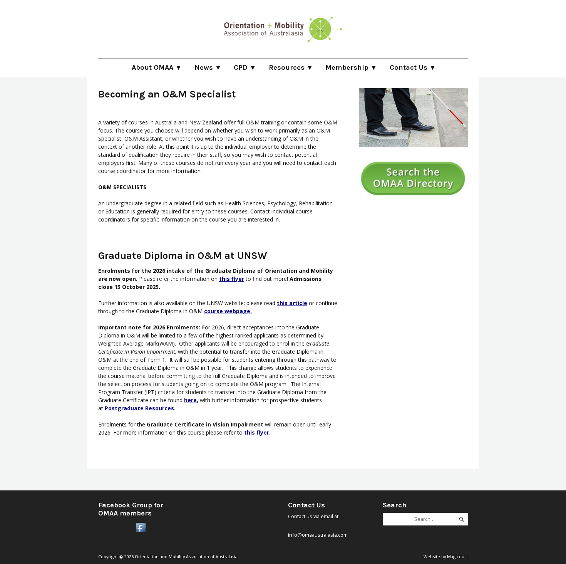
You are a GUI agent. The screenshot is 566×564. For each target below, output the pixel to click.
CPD (241, 67)
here (190, 400)
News (203, 67)
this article (292, 303)
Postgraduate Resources (139, 408)
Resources (287, 67)
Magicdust (457, 556)
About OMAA (152, 67)
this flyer (231, 278)
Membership (346, 67)
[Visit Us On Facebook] (140, 531)
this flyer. (257, 432)
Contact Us (408, 67)
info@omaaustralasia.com (318, 534)
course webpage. (228, 311)
